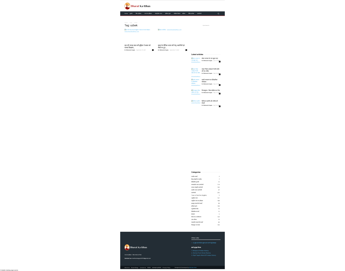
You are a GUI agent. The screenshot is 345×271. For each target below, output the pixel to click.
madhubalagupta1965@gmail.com (141, 258)
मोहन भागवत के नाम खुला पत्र (210, 58)
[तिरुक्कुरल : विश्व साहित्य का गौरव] (195, 93)
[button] (218, 13)
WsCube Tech (193, 267)
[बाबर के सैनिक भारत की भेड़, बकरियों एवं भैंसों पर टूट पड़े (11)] (172, 36)
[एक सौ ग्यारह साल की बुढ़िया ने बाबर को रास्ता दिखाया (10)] (139, 36)
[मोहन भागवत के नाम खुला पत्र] (195, 61)
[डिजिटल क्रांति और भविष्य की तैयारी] (195, 104)
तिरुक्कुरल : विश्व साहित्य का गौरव (211, 90)
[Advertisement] (204, 140)
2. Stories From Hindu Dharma (201, 253)
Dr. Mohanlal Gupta (130, 50)
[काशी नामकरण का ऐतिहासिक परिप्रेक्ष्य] (195, 83)
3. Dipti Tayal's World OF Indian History (203, 255)
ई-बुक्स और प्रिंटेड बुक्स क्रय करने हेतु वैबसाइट (204, 243)
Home (126, 22)
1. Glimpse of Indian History (200, 250)
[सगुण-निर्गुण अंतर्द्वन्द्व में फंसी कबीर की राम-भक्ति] (195, 72)
